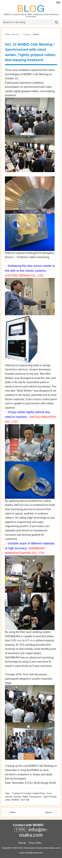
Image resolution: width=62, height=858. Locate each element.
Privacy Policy (35, 843)
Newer (51, 812)
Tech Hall (24, 800)
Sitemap (22, 843)
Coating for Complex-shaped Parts (28, 793)
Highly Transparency (32, 796)
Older (10, 812)
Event (36, 34)
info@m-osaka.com (33, 832)
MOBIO (15, 800)
